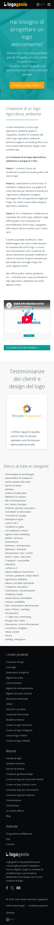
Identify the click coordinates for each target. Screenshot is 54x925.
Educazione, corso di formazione (22, 624)
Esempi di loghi (13, 758)
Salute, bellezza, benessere (19, 571)
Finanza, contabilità (15, 601)
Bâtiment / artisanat (15, 549)
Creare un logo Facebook (19, 724)
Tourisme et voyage (15, 515)
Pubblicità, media (14, 594)
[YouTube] (18, 887)
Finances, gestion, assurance (20, 507)
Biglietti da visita (14, 677)
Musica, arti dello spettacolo (19, 582)
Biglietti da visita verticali (19, 693)
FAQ (8, 838)
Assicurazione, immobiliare (18, 597)
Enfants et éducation (16, 492)
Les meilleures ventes (16, 530)
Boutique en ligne (14, 519)
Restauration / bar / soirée (19, 552)
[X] (12, 888)
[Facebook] (7, 888)
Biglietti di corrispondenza (19, 688)
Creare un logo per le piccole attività (24, 779)
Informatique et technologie (19, 474)
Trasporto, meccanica (16, 586)
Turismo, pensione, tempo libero (22, 575)
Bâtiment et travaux (15, 496)
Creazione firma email (17, 714)
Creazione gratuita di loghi (19, 773)
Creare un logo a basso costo (21, 784)
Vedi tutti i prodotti (16, 709)
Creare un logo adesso (27, 85)
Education (10, 564)
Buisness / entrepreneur (18, 545)
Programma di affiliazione (19, 833)
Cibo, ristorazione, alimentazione (22, 605)
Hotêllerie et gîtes (14, 526)
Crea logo (11, 667)
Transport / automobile (17, 560)
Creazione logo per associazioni (22, 789)
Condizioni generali (37, 905)
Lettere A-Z (11, 567)
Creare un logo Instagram (19, 730)
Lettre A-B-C (11, 522)
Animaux (9, 489)
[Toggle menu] (48, 4)
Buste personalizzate (17, 698)
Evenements (11, 541)
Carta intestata (13, 682)
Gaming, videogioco (15, 639)
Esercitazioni (12, 805)
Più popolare (11, 612)
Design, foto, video (15, 620)
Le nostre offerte (15, 810)
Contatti (10, 844)
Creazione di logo (15, 661)
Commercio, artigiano (16, 627)
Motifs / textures (14, 537)
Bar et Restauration (15, 500)
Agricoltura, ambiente (16, 579)
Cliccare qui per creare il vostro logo (22, 348)
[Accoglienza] (15, 4)
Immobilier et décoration (18, 511)
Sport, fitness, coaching (17, 609)
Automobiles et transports (19, 477)
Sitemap (10, 912)
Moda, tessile (12, 631)
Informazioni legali (15, 905)
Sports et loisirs (13, 485)
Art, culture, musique (16, 504)
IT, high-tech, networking (18, 616)
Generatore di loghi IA (17, 672)
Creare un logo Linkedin (18, 740)
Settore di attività (15, 768)
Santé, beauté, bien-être (18, 481)
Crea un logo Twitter (16, 735)
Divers (8, 635)
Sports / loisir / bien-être (18, 556)
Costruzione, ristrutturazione (20, 590)
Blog (8, 815)
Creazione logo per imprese (20, 794)
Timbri (9, 703)
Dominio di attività (15, 763)
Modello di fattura (15, 719)
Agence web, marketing (17, 534)
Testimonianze (13, 800)
